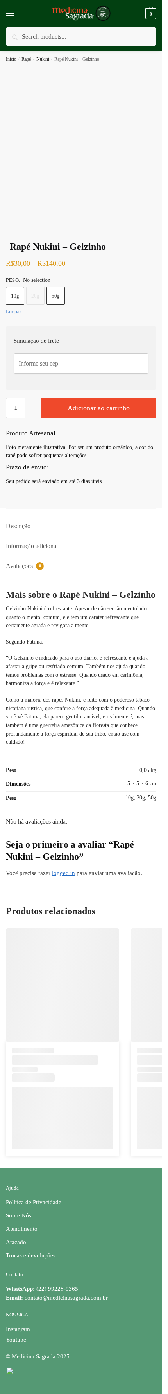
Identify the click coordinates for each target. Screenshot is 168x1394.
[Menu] (17, 14)
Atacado (16, 1242)
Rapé (26, 59)
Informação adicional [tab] (32, 546)
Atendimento (22, 1229)
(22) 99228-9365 (42, 1289)
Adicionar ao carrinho (99, 408)
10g (15, 296)
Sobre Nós (18, 1215)
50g (56, 296)
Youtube (16, 1339)
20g (35, 296)
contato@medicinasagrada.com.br (66, 1298)
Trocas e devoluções (30, 1255)
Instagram (18, 1329)
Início (11, 59)
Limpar (13, 311)
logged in (63, 873)
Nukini (42, 59)
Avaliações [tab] (23, 566)
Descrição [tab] (18, 526)
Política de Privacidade (33, 1202)
